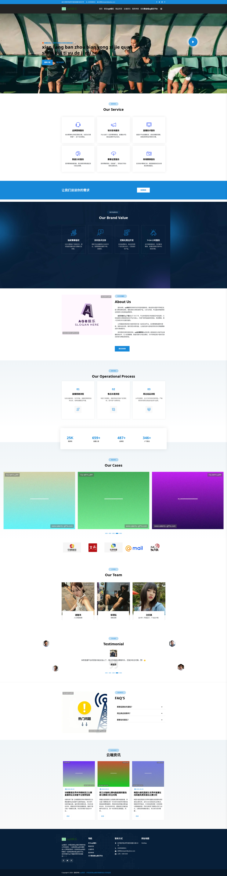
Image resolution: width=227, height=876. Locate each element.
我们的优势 (60, 62)
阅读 (68, 816)
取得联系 (143, 190)
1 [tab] (106, 533)
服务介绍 (47, 62)
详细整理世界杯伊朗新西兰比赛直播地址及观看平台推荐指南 (113, 793)
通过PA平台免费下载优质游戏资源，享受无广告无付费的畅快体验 (79, 794)
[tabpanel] (113, 500)
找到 (149, 9)
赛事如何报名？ (123, 720)
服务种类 (135, 9)
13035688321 (91, 2)
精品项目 (118, 9)
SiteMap (144, 843)
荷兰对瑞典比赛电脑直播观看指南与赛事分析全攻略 (147, 793)
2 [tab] (110, 533)
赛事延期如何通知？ (125, 707)
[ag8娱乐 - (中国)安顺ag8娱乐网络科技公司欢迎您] (74, 9)
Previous (58, 547)
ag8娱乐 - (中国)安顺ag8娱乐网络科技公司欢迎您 (95, 872)
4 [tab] (117, 533)
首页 (101, 9)
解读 (109, 9)
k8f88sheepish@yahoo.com (107, 2)
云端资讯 (127, 9)
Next (169, 547)
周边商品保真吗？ (124, 713)
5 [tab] (120, 533)
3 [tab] (113, 533)
